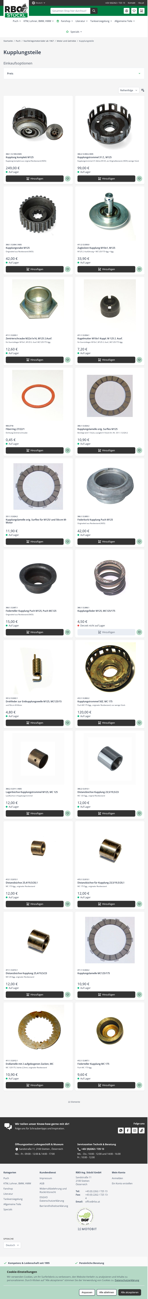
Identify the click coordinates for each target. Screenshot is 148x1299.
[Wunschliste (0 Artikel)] (134, 11)
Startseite (8, 41)
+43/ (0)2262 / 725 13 (115, 2)
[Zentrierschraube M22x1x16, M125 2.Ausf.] (38, 305)
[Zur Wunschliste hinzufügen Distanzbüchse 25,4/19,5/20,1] (67, 904)
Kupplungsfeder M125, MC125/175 (95, 610)
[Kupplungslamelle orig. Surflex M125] (108, 396)
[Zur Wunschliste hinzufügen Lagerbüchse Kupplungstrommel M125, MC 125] (67, 813)
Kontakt (131, 2)
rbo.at (141, 2)
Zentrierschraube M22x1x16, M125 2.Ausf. (29, 338)
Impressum (45, 1178)
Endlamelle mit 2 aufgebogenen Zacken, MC (29, 1063)
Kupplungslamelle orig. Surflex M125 (96, 429)
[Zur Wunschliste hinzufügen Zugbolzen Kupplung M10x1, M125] (137, 269)
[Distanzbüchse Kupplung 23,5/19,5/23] (108, 759)
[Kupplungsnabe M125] (38, 215)
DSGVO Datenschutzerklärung (51, 1199)
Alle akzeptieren (127, 1292)
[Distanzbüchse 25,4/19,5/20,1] (38, 849)
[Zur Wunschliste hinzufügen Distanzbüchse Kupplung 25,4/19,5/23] (67, 994)
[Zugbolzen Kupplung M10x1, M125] (108, 215)
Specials (75, 31)
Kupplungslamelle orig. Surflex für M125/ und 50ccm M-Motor (36, 521)
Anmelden (115, 1178)
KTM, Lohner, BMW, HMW (37, 21)
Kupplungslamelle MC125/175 (92, 973)
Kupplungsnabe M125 (18, 247)
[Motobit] (86, 1229)
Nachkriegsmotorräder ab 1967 (39, 41)
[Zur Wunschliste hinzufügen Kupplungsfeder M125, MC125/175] (137, 632)
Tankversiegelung (99, 21)
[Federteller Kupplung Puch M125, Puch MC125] (38, 578)
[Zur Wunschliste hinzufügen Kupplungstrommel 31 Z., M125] (137, 178)
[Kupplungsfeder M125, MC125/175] (108, 578)
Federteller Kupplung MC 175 (92, 1063)
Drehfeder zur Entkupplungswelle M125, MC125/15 (34, 701)
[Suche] (94, 11)
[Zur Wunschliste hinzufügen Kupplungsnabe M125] (67, 269)
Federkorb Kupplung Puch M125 (94, 519)
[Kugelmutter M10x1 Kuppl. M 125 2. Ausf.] (108, 305)
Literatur (80, 21)
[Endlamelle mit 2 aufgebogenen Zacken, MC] (38, 1031)
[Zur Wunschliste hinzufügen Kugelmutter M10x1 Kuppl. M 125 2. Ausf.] (137, 360)
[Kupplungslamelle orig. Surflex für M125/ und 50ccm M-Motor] (38, 486)
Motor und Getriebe (66, 41)
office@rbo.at (91, 1201)
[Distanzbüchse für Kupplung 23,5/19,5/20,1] (108, 849)
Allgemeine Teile (123, 21)
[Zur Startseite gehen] (16, 9)
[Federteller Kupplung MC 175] (108, 1031)
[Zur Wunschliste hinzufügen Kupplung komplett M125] (67, 178)
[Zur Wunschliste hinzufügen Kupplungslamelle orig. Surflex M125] (137, 450)
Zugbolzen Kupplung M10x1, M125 (95, 247)
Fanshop (65, 21)
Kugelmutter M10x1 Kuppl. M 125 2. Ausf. (99, 338)
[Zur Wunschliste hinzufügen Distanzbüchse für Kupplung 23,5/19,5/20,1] (137, 904)
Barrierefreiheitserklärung (53, 1206)
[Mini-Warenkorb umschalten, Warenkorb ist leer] (142, 11)
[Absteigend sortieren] (140, 90)
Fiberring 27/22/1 (15, 429)
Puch (15, 21)
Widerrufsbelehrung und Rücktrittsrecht (52, 1190)
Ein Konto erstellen (120, 1183)
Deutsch (10, 1245)
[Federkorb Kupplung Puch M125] (108, 486)
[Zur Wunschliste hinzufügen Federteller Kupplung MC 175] (137, 1085)
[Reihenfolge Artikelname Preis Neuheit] (126, 90)
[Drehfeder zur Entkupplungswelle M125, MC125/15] (38, 668)
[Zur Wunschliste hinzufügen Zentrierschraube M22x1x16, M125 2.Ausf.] (67, 360)
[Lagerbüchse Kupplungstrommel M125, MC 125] (38, 759)
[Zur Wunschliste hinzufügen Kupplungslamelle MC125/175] (137, 994)
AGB (41, 1183)
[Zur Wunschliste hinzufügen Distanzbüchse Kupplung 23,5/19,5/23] (137, 813)
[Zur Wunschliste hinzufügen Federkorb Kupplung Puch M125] (137, 541)
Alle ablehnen (104, 1292)
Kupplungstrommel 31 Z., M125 (93, 157)
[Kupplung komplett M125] (38, 124)
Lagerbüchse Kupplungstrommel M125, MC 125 (32, 792)
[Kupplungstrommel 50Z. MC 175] (108, 668)
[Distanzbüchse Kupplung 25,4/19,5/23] (38, 940)
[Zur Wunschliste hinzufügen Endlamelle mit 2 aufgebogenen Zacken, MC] (67, 1085)
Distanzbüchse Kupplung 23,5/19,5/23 (97, 792)
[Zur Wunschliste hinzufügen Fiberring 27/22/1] (67, 450)
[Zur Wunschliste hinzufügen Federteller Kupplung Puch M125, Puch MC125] (67, 632)
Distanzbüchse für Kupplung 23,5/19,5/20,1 (99, 882)
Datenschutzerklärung (19, 1280)
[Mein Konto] (127, 11)
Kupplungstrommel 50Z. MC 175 (93, 701)
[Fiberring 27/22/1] (38, 396)
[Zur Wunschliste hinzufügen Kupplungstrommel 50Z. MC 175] (137, 723)
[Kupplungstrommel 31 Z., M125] (108, 124)
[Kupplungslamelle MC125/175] (108, 940)
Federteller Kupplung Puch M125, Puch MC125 (31, 610)
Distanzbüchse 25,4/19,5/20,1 (22, 882)
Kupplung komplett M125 (20, 157)
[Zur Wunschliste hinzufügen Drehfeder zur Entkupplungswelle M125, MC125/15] (67, 723)
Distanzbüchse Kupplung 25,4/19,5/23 (26, 973)
